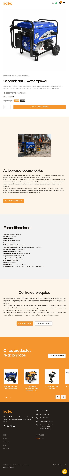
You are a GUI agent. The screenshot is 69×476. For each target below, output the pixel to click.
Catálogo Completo (13, 201)
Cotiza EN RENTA (24, 323)
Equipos (5, 438)
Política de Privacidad (59, 465)
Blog (4, 445)
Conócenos (6, 442)
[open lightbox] (34, 40)
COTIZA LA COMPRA (43, 323)
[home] (7, 3)
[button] (64, 3)
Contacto (6, 448)
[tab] (38, 438)
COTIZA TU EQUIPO (57, 355)
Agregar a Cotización (40, 107)
